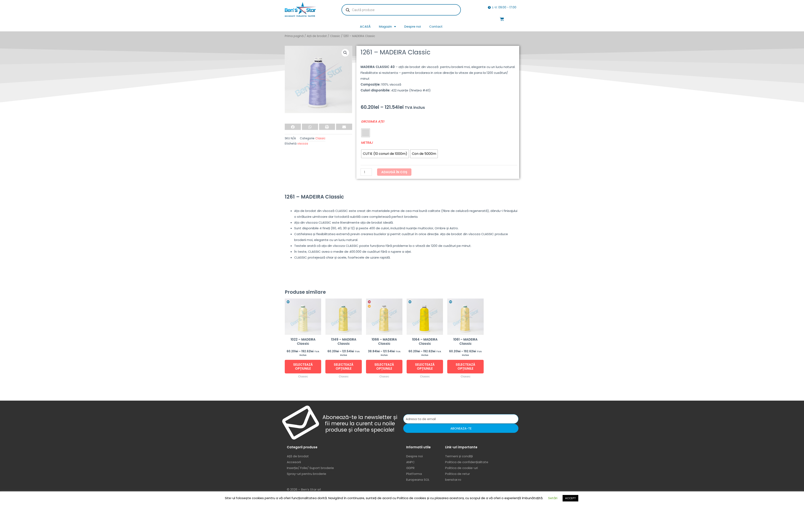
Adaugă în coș (394, 172)
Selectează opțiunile (303, 366)
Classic (335, 36)
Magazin (385, 26)
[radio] (365, 133)
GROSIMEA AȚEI (372, 121)
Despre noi (412, 26)
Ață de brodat (317, 36)
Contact (436, 26)
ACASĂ (365, 26)
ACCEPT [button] (570, 498)
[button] (345, 52)
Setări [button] (552, 498)
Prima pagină (294, 36)
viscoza (302, 144)
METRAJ (367, 142)
